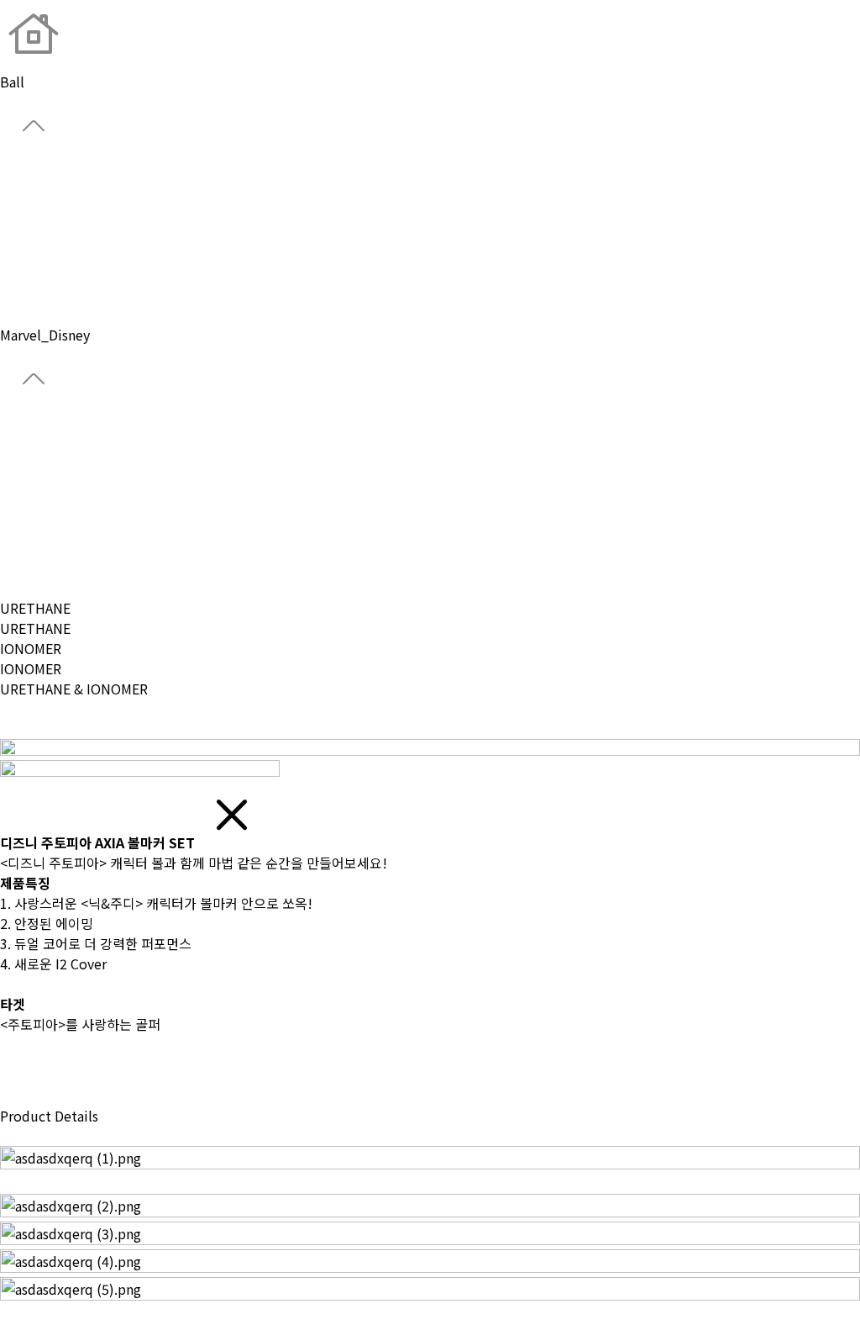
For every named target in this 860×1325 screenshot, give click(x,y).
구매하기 (27, 1095)
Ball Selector (40, 426)
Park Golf (28, 274)
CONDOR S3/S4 (48, 467)
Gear (14, 234)
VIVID (16, 487)
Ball (12, 213)
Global (20, 193)
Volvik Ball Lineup (56, 527)
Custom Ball (38, 254)
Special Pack (39, 547)
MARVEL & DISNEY (56, 729)
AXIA (13, 507)
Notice (21, 314)
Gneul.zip (30, 294)
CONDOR (27, 446)
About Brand (39, 173)
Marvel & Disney (49, 567)
